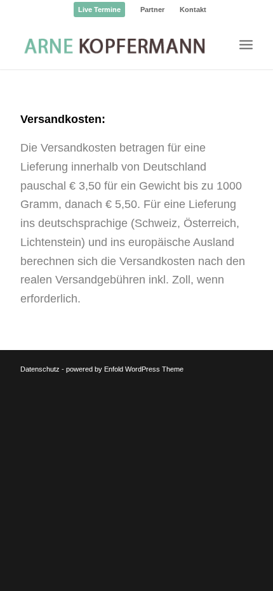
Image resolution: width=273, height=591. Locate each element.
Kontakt (193, 9)
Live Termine (99, 9)
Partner (152, 9)
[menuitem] (99, 9)
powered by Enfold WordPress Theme (124, 369)
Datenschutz (40, 369)
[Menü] (246, 44)
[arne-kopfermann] (113, 43)
